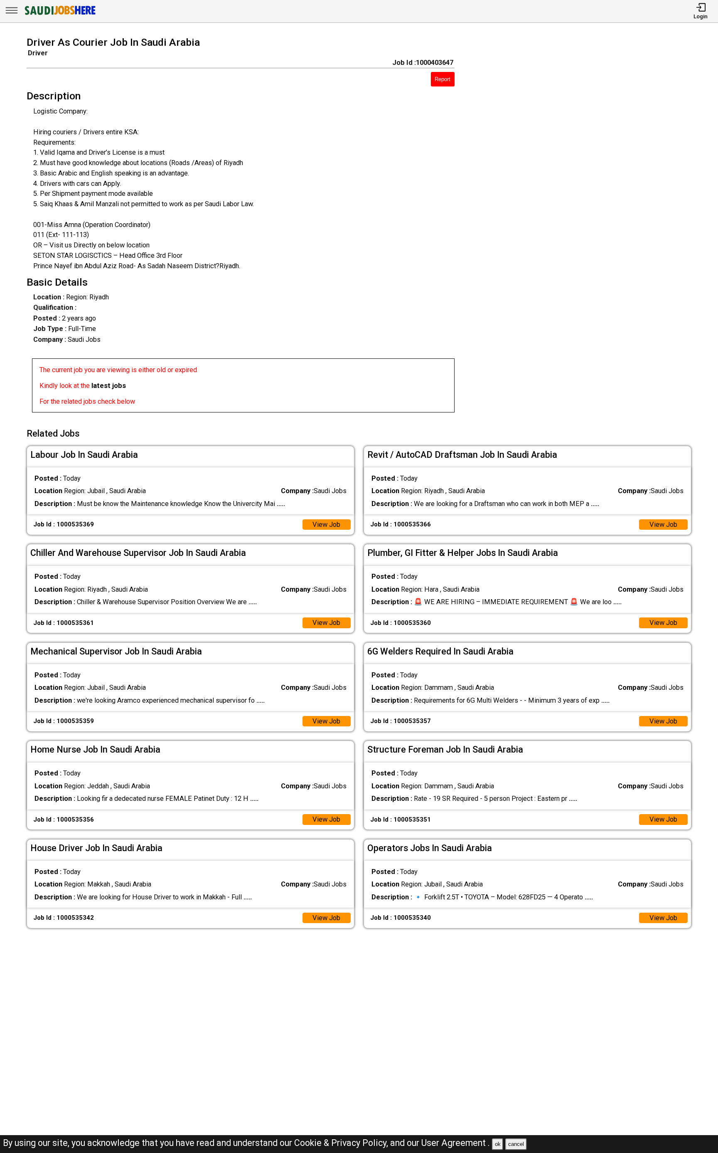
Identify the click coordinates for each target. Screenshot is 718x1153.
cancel (516, 1144)
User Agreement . (455, 1143)
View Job (326, 524)
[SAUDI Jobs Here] (59, 14)
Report (442, 79)
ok (498, 1144)
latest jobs (108, 386)
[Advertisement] (586, 227)
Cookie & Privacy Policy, (342, 1143)
